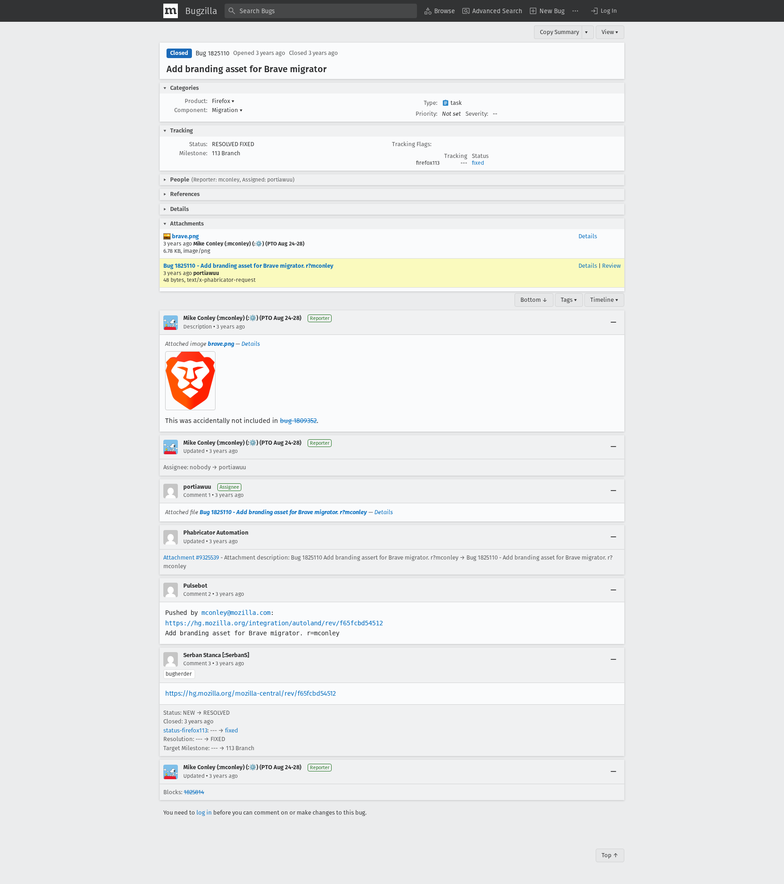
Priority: (426, 113)
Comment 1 (197, 495)
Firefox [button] (223, 101)
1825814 (194, 792)
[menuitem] (440, 11)
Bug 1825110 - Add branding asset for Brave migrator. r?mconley (248, 265)
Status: (198, 144)
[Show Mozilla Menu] (170, 11)
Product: (196, 101)
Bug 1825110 (213, 53)
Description (197, 327)
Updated (194, 451)
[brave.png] (190, 380)
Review (611, 265)
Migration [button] (227, 110)
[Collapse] (613, 322)
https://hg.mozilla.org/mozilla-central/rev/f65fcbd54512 (250, 693)
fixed (478, 163)
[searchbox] (321, 11)
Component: (190, 110)
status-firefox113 (185, 730)
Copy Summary (559, 32)
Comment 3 (197, 663)
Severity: (477, 113)
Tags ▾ (569, 299)
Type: (430, 102)
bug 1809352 (298, 421)
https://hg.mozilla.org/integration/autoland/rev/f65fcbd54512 (274, 623)
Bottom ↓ (534, 299)
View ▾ (610, 32)
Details (587, 236)
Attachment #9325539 (191, 557)
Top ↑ (610, 855)
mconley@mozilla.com (235, 612)
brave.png (185, 236)
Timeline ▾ (604, 299)
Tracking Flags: (411, 144)
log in (204, 812)
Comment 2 (197, 594)
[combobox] (321, 11)
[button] (603, 11)
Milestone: (193, 153)
